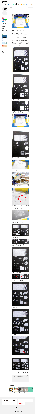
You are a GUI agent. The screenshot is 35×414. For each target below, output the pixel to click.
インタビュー (4, 18)
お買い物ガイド (3, 51)
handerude (6, 23)
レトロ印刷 (3, 30)
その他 (3, 21)
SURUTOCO (4, 28)
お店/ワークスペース (4, 50)
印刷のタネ (6, 30)
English (3, 23)
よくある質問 (3, 52)
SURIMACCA (4, 26)
